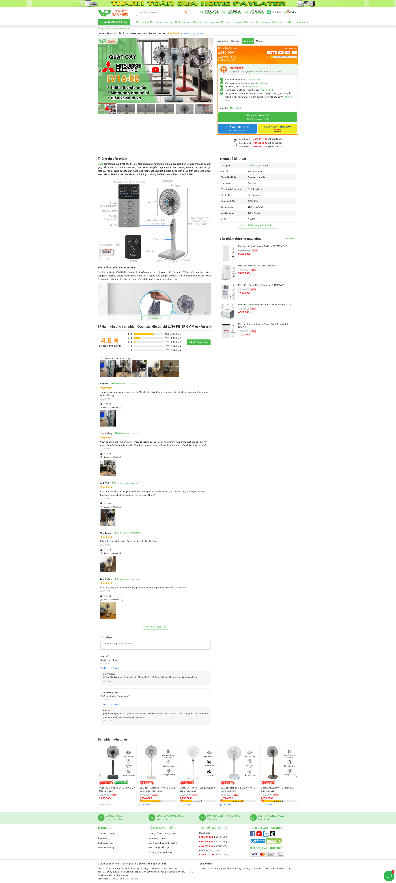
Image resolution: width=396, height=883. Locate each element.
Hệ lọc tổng (277, 22)
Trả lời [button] (103, 668)
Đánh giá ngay (199, 342)
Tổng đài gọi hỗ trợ (213, 828)
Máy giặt (197, 22)
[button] (211, 71)
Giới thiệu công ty (106, 833)
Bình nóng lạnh (211, 22)
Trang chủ (103, 28)
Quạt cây (252, 165)
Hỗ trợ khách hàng (162, 828)
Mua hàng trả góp (157, 838)
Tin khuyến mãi (105, 843)
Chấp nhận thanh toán (266, 848)
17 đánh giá (186, 34)
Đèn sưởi (237, 22)
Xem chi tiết (162, 819)
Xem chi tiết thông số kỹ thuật (256, 225)
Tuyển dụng (103, 838)
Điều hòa (168, 22)
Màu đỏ (260, 41)
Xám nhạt (248, 41)
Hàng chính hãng (114, 819)
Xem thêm (289, 238)
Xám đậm (223, 41)
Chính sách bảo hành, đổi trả (162, 843)
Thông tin (104, 828)
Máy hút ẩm (142, 22)
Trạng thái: (229, 108)
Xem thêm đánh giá (155, 626)
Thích (107, 404)
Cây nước (249, 22)
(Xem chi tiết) (253, 79)
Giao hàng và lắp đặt (158, 847)
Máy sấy (186, 22)
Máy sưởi (225, 22)
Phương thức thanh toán (160, 852)
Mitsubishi (124, 28)
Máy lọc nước (263, 22)
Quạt (177, 22)
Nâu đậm (235, 41)
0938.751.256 (260, 139)
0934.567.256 (260, 146)
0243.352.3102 (207, 854)
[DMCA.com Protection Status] (274, 840)
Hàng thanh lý (301, 22)
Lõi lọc (289, 22)
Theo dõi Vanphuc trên (266, 828)
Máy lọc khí (155, 22)
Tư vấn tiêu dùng (106, 847)
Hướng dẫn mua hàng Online (162, 833)
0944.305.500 (260, 143)
